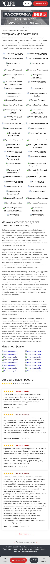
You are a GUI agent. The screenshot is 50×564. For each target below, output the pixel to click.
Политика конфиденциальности (34, 549)
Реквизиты (33, 551)
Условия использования (12, 549)
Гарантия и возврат (20, 551)
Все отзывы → (25, 534)
